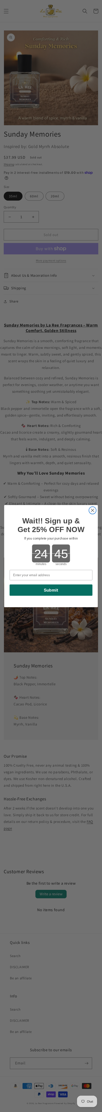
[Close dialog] (92, 510)
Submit (51, 590)
